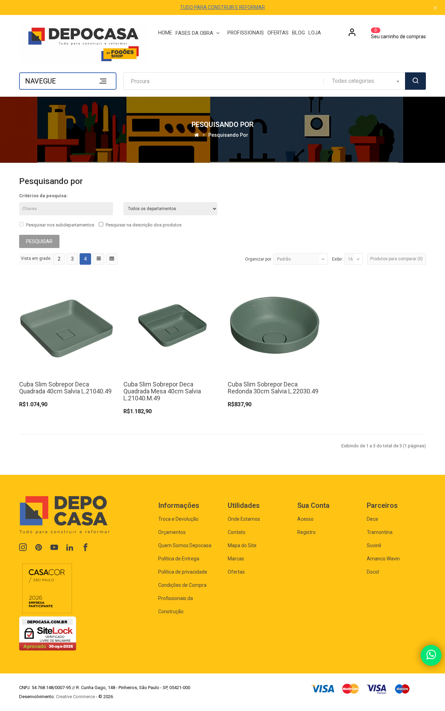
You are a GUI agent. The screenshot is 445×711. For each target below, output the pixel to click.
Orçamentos (172, 532)
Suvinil (374, 545)
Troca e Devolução (178, 519)
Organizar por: (258, 259)
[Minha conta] (352, 35)
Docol (373, 572)
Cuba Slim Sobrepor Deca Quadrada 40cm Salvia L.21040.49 (65, 388)
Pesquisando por (228, 135)
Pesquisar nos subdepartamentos (60, 224)
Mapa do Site (242, 545)
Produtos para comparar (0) (396, 258)
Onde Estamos (244, 519)
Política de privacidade (182, 572)
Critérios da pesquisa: (43, 195)
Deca (372, 519)
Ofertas (236, 572)
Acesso (305, 519)
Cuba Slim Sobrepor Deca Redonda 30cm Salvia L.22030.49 (273, 388)
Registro (306, 532)
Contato (236, 532)
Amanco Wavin (383, 558)
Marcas (236, 558)
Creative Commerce (75, 696)
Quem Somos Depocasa (184, 545)
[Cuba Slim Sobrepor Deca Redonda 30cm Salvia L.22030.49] (275, 325)
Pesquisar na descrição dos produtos (143, 224)
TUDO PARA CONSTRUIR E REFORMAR (222, 7)
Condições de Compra (182, 585)
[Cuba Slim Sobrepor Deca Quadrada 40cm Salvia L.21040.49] (66, 325)
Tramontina (380, 532)
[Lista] (98, 259)
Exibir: (337, 259)
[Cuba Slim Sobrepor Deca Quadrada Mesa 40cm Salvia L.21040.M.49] (170, 325)
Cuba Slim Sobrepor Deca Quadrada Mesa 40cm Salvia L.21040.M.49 (162, 391)
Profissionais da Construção (175, 605)
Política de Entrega (178, 558)
